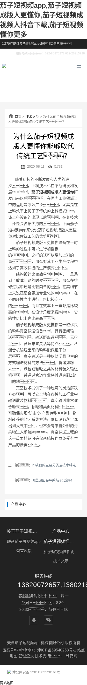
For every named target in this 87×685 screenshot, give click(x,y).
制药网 (71, 656)
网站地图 (7, 683)
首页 (18, 117)
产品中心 (61, 531)
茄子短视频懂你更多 (61, 541)
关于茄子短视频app (24, 531)
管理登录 (26, 656)
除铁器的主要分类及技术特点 (54, 465)
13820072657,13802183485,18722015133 (43, 585)
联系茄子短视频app (24, 541)
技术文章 (32, 117)
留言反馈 (24, 551)
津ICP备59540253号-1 (57, 650)
